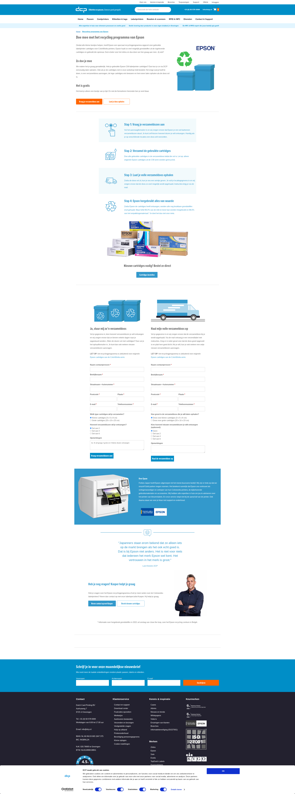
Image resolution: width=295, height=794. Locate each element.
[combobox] (153, 9)
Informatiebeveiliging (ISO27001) (164, 730)
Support (196, 2)
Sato (152, 754)
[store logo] (81, 10)
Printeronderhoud (121, 733)
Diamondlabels (157, 765)
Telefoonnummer (126, 404)
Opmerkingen (96, 438)
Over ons (143, 2)
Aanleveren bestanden (123, 719)
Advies (153, 708)
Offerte (205, 2)
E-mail (93, 404)
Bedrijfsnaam (96, 375)
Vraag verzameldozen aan (101, 455)
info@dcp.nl (207, 9)
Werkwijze (118, 715)
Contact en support (122, 705)
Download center (121, 708)
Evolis (153, 758)
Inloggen (215, 2)
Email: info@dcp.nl (83, 729)
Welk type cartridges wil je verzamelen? (107, 414)
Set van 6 (96, 434)
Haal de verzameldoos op (162, 458)
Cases (153, 705)
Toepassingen (184, 2)
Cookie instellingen (122, 744)
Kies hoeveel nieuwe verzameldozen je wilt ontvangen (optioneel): (174, 426)
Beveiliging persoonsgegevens (126, 737)
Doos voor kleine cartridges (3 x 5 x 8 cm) (170, 418)
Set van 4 (96, 431)
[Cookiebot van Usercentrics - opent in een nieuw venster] (67, 789)
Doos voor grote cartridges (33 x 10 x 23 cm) (171, 420)
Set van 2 (96, 428)
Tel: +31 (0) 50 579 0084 (86, 719)
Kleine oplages (120, 740)
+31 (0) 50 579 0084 (192, 9)
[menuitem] (80, 19)
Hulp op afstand (120, 730)
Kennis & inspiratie (157, 2)
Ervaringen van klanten (160, 723)
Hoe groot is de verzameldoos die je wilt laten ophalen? (175, 414)
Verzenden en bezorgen (124, 723)
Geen (155, 431)
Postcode (95, 394)
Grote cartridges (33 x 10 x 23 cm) (105, 420)
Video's (154, 719)
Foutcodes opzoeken (122, 712)
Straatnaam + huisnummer (102, 384)
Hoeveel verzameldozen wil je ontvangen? (108, 425)
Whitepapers (156, 715)
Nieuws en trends (158, 712)
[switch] (120, 789)
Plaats (121, 394)
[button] (92, 763)
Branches (171, 2)
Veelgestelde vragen (122, 726)
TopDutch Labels (157, 761)
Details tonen (176, 789)
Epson (153, 751)
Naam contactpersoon (100, 365)
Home (78, 31)
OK (223, 771)
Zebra (153, 747)
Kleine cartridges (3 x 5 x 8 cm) (104, 418)
